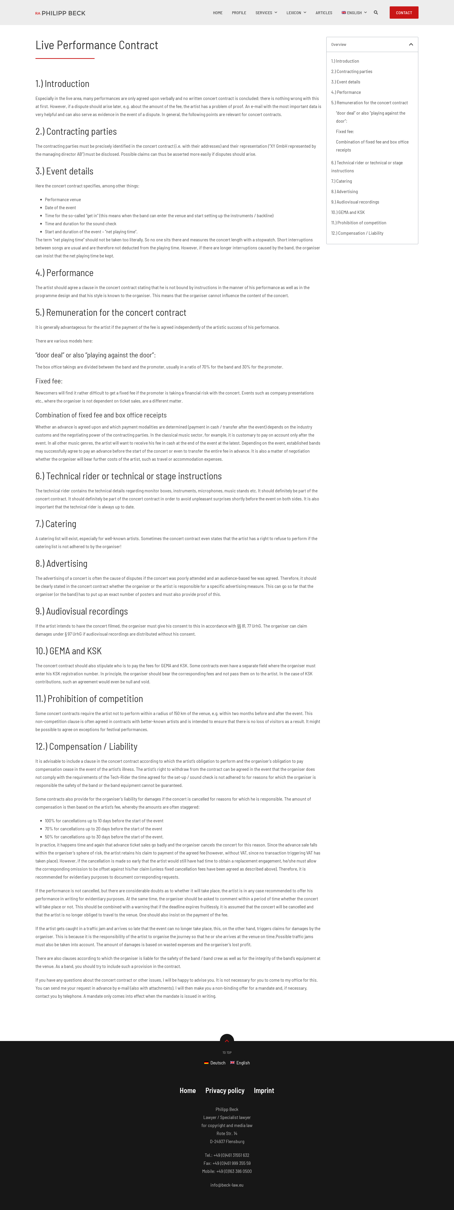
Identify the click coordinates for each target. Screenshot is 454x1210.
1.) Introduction (345, 61)
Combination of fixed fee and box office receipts (372, 145)
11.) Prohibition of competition (358, 222)
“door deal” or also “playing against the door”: (370, 117)
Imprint (264, 1090)
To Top (227, 1052)
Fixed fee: (345, 131)
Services (264, 12)
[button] (411, 44)
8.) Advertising (344, 191)
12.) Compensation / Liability (357, 233)
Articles (324, 12)
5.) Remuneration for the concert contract (369, 102)
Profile (239, 12)
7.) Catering (341, 181)
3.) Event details (345, 81)
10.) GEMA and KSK (348, 212)
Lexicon (294, 12)
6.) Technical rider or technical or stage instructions (367, 166)
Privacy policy (224, 1090)
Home (218, 12)
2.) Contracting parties (351, 71)
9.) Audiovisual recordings (355, 201)
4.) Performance (346, 92)
